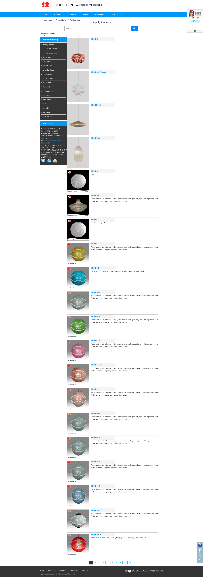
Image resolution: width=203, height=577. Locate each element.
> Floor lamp (46, 95)
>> (139, 562)
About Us (58, 14)
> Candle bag (46, 61)
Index (50, 20)
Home (44, 14)
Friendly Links (117, 14)
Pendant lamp (75, 20)
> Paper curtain (47, 74)
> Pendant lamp (47, 91)
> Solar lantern (46, 116)
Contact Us (100, 14)
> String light (45, 108)
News (85, 14)
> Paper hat (45, 87)
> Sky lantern (46, 57)
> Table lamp (46, 100)
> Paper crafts (46, 83)
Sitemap (85, 570)
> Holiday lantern (47, 45)
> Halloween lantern (51, 53)
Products (72, 14)
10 (130, 562)
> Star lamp (45, 112)
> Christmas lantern (51, 49)
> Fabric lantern (47, 78)
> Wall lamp (45, 104)
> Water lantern (47, 66)
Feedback (62, 570)
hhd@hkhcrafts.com (53, 140)
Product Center (61, 20)
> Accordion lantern (48, 70)
